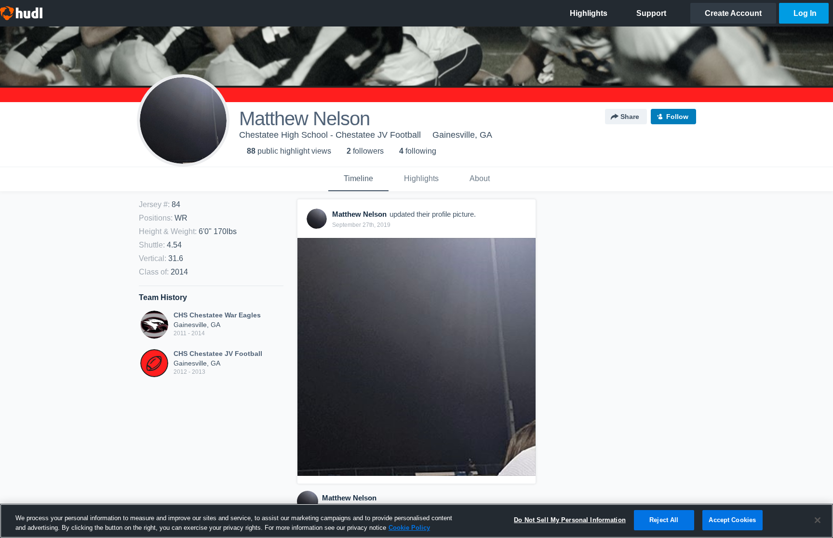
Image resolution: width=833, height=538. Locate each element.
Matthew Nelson (349, 498)
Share (629, 116)
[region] (416, 521)
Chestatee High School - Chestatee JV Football (330, 135)
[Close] (817, 520)
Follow (677, 116)
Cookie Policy (409, 527)
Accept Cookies (732, 520)
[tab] (358, 179)
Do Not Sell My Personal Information (570, 520)
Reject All (663, 520)
